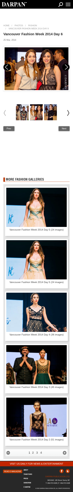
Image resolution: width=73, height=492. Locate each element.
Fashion (32, 25)
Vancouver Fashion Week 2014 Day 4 (37, 334)
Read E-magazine (12, 471)
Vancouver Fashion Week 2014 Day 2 (37, 439)
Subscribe (27, 483)
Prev (9, 128)
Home (6, 25)
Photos (19, 25)
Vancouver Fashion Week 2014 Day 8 (28, 28)
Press (26, 478)
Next (64, 128)
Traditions (28, 474)
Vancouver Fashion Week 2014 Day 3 (37, 387)
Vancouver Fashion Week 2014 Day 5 (37, 229)
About (26, 470)
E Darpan (27, 487)
